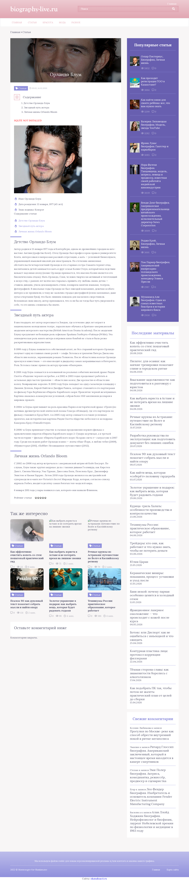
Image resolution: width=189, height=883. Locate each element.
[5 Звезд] (45, 498)
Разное (75, 22)
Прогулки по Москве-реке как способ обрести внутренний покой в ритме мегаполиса (152, 734)
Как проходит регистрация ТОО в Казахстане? (153, 81)
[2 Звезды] (38, 498)
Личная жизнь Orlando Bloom (35, 231)
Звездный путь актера (31, 226)
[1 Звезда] (36, 498)
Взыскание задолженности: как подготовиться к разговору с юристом (152, 383)
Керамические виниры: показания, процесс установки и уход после (152, 576)
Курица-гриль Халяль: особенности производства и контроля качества (151, 509)
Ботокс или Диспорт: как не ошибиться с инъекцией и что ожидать (151, 636)
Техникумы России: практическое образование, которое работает (150, 528)
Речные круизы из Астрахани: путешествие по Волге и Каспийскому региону (151, 420)
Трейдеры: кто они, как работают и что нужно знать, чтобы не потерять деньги (150, 546)
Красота (48, 22)
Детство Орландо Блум (31, 220)
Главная (171, 3)
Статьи (32, 22)
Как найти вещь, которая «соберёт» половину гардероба (152, 474)
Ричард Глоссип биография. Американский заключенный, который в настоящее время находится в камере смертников (151, 754)
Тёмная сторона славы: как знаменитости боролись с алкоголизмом (149, 673)
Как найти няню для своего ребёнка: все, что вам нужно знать (155, 103)
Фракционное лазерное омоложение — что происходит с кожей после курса (149, 615)
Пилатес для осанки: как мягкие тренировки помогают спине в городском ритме (151, 364)
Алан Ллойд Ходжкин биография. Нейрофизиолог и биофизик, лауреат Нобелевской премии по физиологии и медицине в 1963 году (151, 821)
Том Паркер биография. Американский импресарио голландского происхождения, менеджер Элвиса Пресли (155, 272)
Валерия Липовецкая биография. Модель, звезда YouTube (153, 125)
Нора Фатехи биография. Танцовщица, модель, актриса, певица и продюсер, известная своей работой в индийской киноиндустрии (154, 176)
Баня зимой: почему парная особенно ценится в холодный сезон (152, 595)
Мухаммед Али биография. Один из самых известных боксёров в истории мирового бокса (153, 303)
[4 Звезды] (43, 498)
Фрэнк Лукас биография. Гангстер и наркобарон (154, 146)
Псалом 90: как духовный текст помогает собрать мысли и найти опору (152, 457)
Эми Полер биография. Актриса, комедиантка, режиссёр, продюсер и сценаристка (148, 775)
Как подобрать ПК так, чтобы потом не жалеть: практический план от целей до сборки (151, 693)
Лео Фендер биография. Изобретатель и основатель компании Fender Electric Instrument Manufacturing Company (151, 796)
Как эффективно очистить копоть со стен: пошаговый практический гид (149, 346)
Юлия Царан (139, 562)
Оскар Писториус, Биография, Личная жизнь (153, 60)
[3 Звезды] (40, 498)
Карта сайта (173, 869)
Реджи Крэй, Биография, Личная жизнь (153, 244)
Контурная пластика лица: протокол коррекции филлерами (149, 654)
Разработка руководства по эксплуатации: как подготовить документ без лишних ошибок (152, 439)
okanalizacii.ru (99, 878)
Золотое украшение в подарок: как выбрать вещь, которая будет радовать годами (152, 491)
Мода (62, 22)
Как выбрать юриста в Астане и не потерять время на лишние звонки (152, 401)
